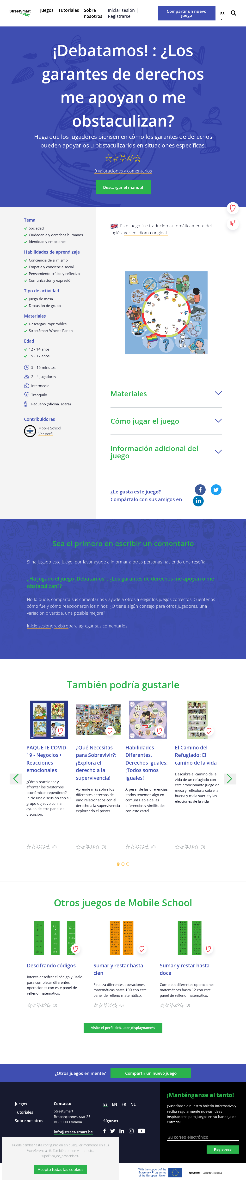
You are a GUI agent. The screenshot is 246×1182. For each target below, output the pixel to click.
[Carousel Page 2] (123, 864)
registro (61, 626)
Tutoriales (68, 10)
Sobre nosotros (93, 13)
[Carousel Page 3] (127, 864)
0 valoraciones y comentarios (123, 171)
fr (124, 1104)
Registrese (223, 1149)
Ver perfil (45, 433)
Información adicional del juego (154, 451)
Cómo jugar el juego (145, 421)
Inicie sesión (39, 626)
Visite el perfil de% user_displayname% (123, 1027)
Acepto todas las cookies (60, 1169)
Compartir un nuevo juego (186, 13)
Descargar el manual (123, 187)
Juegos (47, 10)
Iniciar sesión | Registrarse (123, 13)
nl (133, 1104)
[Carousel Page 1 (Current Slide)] (118, 864)
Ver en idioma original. (146, 233)
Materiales (129, 393)
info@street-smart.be (73, 1132)
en (114, 1104)
